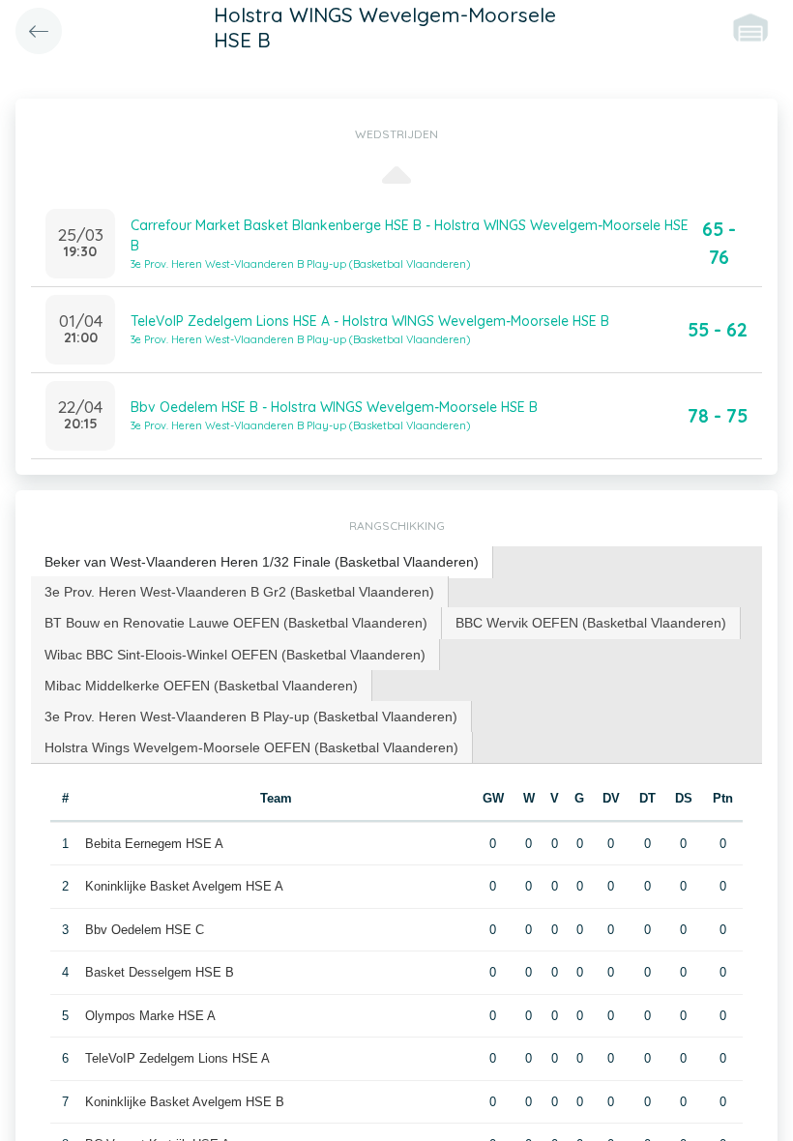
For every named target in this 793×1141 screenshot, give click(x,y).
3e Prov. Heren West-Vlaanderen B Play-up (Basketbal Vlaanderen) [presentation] (250, 716)
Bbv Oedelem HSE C (144, 929)
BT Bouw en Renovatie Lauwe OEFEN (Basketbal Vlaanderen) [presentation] (235, 622)
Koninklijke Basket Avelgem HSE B (184, 1102)
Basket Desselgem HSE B (159, 972)
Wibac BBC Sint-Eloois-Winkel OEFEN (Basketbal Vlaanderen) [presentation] (235, 654)
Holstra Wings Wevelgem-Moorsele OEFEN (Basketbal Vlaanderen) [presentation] (251, 747)
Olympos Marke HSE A (150, 1016)
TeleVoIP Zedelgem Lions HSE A (177, 1058)
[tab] (262, 562)
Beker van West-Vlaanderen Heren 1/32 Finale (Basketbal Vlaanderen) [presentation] (261, 562)
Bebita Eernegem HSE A (154, 843)
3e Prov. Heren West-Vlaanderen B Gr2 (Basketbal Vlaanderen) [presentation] (239, 592)
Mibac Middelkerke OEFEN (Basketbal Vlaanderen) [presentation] (201, 685)
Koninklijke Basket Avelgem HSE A (184, 886)
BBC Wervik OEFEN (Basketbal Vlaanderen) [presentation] (590, 622)
